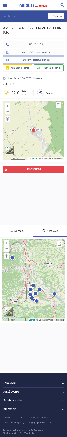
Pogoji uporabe (36, 422)
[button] (7, 119)
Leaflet (31, 158)
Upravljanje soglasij (13, 422)
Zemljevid (52, 231)
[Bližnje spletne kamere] (40, 92)
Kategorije (32, 417)
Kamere (49, 92)
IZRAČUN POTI (33, 169)
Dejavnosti (8, 417)
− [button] (7, 111)
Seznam (19, 231)
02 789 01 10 (36, 44)
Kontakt (46, 417)
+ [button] (7, 106)
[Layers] (9, 150)
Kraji (20, 417)
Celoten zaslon (58, 105)
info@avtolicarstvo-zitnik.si (36, 59)
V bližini (7, 84)
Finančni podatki (51, 67)
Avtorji (52, 422)
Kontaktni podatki (20, 67)
